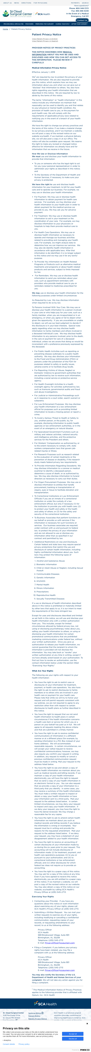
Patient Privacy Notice (37, 1019)
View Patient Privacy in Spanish (45, 41)
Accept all (73, 1034)
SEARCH (85, 3)
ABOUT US (7, 3)
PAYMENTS (75, 3)
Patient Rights (34, 1016)
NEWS (16, 3)
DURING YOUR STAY (63, 24)
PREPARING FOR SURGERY (44, 24)
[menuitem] (7, 3)
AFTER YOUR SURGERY (79, 24)
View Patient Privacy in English (45, 39)
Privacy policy (24, 1044)
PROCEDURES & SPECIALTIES (13, 24)
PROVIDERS (29, 24)
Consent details (9, 1044)
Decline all (73, 1039)
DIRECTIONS (26, 3)
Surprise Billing (34, 1013)
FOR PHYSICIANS (40, 3)
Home (5, 29)
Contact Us (82, 20)
